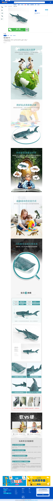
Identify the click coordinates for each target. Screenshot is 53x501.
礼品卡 (29, 491)
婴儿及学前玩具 (10, 6)
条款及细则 (26, 500)
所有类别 (6, 6)
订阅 (42, 494)
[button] (5, 33)
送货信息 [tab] (11, 35)
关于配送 (23, 491)
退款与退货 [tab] (14, 35)
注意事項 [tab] (8, 35)
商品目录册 (16, 492)
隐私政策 (29, 500)
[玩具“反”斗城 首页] (4, 2)
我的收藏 (30, 492)
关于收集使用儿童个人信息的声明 (34, 500)
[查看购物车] (50, 2)
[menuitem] (15, 5)
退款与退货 (23, 492)
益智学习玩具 (15, 6)
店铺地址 (16, 491)
